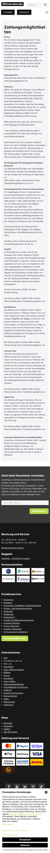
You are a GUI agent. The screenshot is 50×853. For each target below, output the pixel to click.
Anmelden (8, 12)
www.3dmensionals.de (14, 136)
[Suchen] (45, 4)
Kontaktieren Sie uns (13, 661)
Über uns (8, 663)
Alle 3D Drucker (11, 732)
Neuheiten (8, 726)
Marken (7, 729)
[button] (39, 511)
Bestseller (8, 723)
